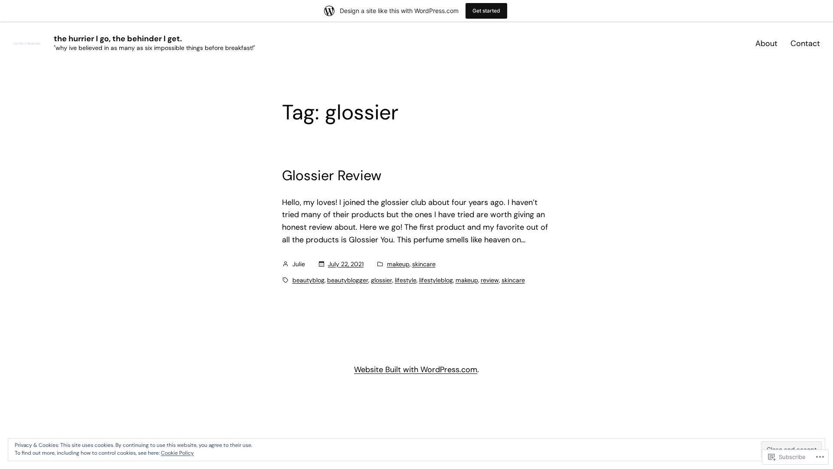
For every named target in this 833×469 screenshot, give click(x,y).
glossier (381, 280)
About (766, 43)
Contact (805, 43)
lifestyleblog (436, 280)
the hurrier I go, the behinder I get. (118, 38)
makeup (398, 264)
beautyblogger (347, 280)
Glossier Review (331, 175)
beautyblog (308, 280)
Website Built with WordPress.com (415, 369)
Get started (486, 10)
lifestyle (405, 280)
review (490, 280)
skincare (424, 264)
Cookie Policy (177, 452)
